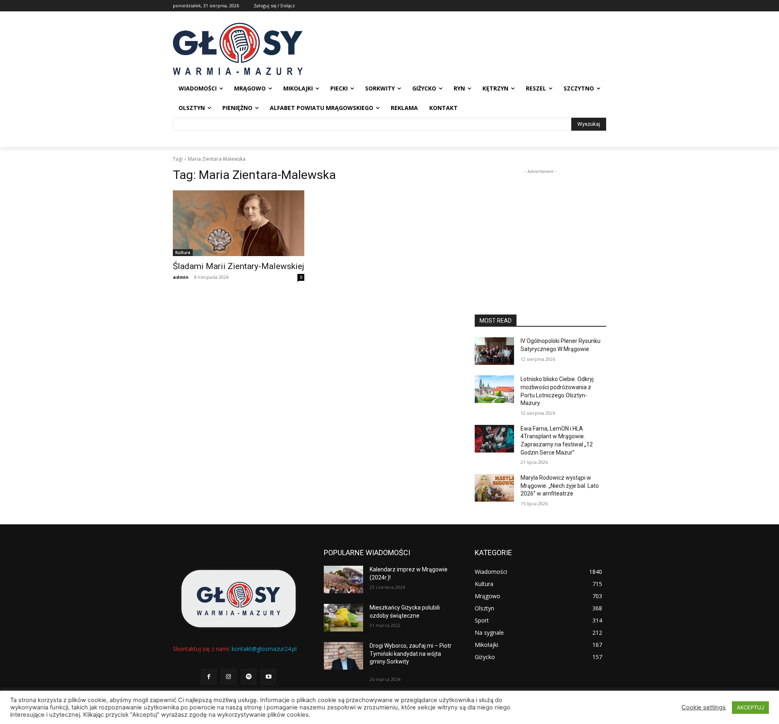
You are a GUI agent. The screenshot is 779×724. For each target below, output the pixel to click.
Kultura (182, 252)
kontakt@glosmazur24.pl (264, 649)
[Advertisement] (540, 226)
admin (181, 277)
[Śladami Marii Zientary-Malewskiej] (238, 223)
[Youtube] (268, 677)
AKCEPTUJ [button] (750, 707)
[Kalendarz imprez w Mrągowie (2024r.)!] (343, 579)
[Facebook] (209, 677)
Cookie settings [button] (704, 707)
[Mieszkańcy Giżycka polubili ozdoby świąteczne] (343, 617)
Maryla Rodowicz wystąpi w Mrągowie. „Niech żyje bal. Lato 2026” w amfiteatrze (560, 485)
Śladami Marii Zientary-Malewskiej (238, 266)
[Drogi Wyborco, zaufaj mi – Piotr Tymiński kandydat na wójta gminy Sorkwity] (343, 656)
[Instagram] (229, 677)
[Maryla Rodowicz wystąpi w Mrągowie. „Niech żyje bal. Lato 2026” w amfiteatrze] (494, 488)
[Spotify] (248, 677)
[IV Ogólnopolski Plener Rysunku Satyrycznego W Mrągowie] (494, 351)
